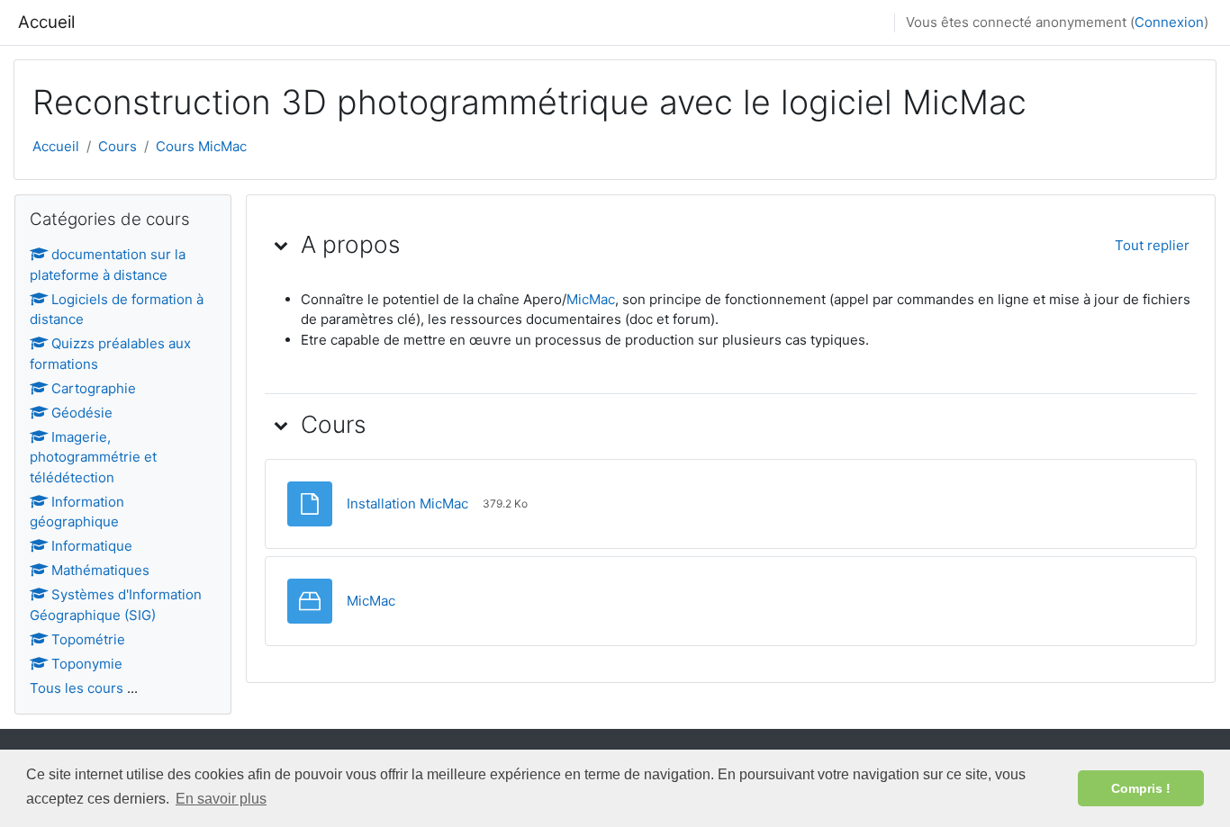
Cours (117, 146)
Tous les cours (76, 688)
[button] (281, 245)
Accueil (46, 22)
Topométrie (88, 639)
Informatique (91, 545)
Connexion (1169, 22)
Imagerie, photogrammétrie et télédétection (93, 457)
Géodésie (82, 412)
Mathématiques (100, 570)
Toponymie (86, 663)
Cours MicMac (201, 146)
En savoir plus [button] (221, 798)
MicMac (590, 299)
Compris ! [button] (1141, 788)
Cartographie (93, 388)
